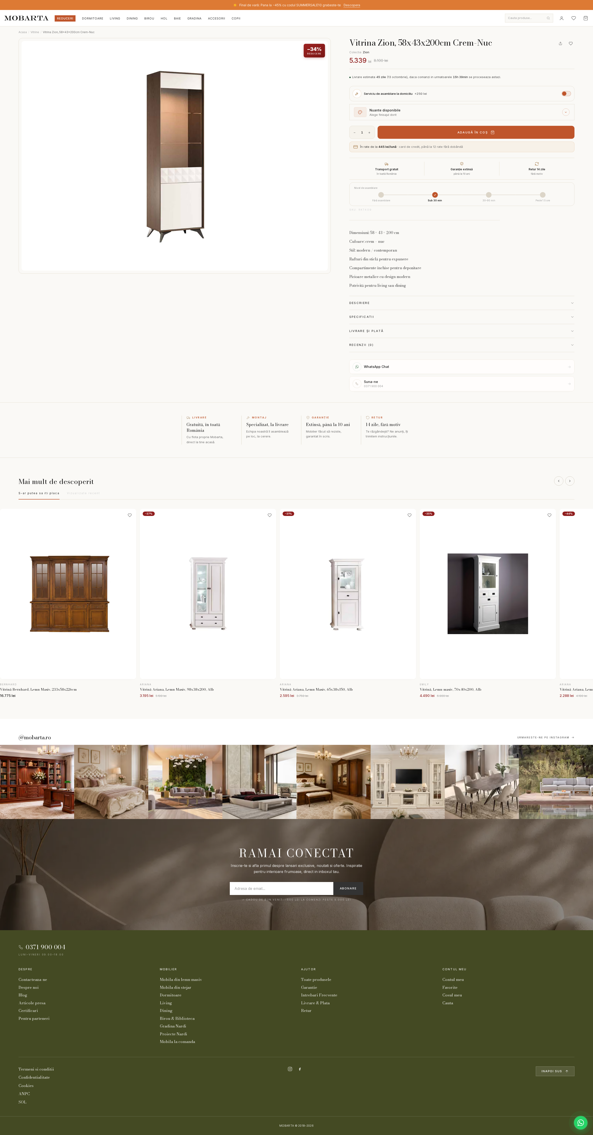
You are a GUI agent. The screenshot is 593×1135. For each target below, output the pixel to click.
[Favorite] (573, 18)
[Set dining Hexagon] (482, 782)
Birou (149, 18)
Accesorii (216, 18)
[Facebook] (299, 1069)
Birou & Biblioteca (177, 1018)
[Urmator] (569, 481)
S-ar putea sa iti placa (39, 493)
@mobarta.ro (35, 737)
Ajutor (308, 969)
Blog (23, 995)
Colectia (359, 52)
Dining (132, 18)
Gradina (194, 18)
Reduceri (65, 18)
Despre (25, 969)
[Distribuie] (560, 43)
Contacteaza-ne (33, 980)
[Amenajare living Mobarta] (111, 782)
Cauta (447, 1003)
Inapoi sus (552, 1071)
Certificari (28, 1011)
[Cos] (585, 18)
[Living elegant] (185, 782)
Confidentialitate (34, 1077)
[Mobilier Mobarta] (37, 782)
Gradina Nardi (173, 1026)
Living (115, 18)
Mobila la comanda (177, 1042)
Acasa (23, 32)
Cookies (26, 1086)
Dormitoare (92, 18)
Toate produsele (316, 980)
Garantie (309, 987)
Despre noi (29, 987)
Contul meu (454, 969)
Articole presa (32, 1003)
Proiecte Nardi (173, 1034)
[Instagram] (290, 1069)
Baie (177, 18)
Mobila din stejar (175, 987)
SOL (22, 1102)
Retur (306, 1011)
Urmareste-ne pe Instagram (543, 737)
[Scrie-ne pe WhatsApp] (580, 1122)
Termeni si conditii (36, 1069)
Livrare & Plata (315, 1003)
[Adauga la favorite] (570, 43)
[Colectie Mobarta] (408, 782)
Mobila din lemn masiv (181, 980)
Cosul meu (452, 995)
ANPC (24, 1094)
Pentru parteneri (34, 1018)
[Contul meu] (561, 18)
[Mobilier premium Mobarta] (333, 782)
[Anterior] (558, 481)
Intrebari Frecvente (319, 995)
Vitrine (35, 32)
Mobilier (168, 969)
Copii (236, 18)
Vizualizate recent (83, 493)
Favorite (449, 987)
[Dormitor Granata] (259, 782)
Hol (164, 18)
